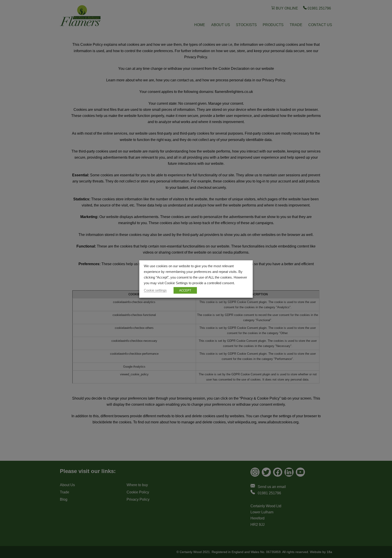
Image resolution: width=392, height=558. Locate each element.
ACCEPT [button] (185, 290)
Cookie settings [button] (155, 290)
